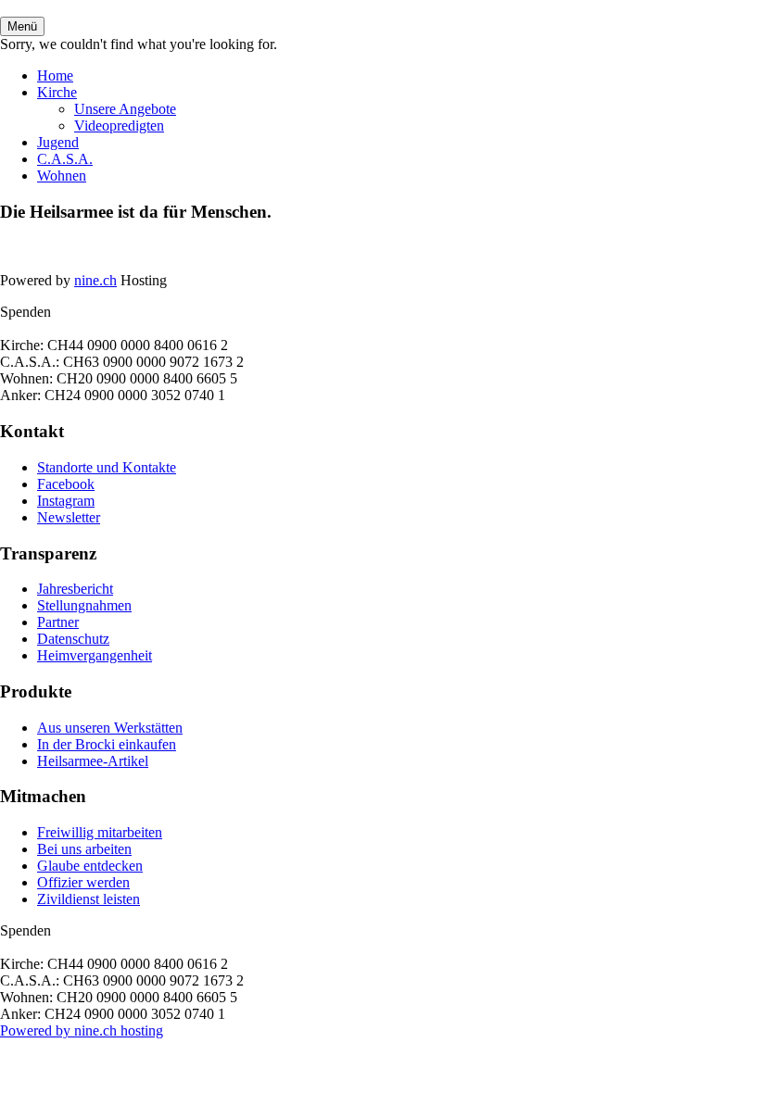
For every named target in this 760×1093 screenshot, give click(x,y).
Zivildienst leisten (88, 899)
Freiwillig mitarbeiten (99, 832)
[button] (22, 26)
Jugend (58, 142)
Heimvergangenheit (94, 655)
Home (55, 75)
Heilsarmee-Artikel (92, 761)
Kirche (57, 92)
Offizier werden (83, 882)
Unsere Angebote (125, 109)
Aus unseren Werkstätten (110, 727)
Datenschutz (73, 639)
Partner (58, 622)
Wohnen (61, 175)
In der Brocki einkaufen (106, 744)
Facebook (66, 484)
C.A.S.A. (65, 159)
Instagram (66, 501)
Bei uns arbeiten (84, 849)
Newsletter (68, 517)
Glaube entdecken (90, 865)
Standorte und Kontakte (106, 467)
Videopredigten (119, 125)
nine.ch (95, 280)
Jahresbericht (75, 589)
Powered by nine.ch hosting (81, 1030)
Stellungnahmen (84, 605)
